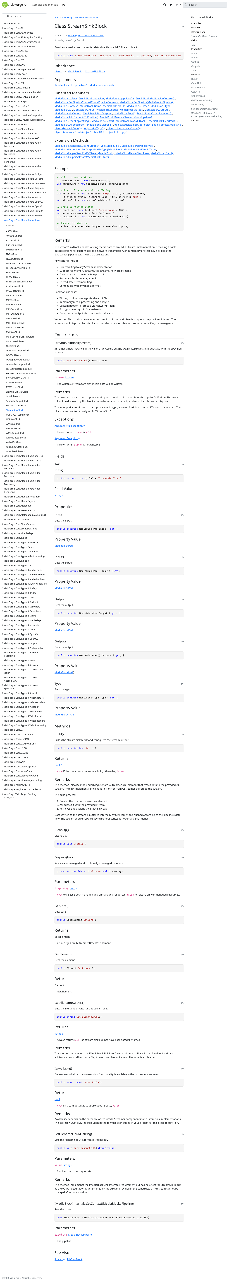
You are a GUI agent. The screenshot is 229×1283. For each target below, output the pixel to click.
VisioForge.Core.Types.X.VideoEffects (23, 711)
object (58, 71)
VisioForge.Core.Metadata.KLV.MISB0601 (25, 514)
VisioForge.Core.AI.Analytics (18, 32)
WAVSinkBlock (13, 423)
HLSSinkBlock (13, 277)
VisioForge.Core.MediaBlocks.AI (20, 133)
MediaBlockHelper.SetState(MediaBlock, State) (82, 157)
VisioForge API (18, 4)
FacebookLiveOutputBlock (19, 263)
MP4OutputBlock (15, 313)
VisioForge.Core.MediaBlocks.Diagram (24, 187)
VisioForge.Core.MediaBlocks (19, 128)
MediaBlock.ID (63, 109)
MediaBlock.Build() (124, 113)
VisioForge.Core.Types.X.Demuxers (22, 606)
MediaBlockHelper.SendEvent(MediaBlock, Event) (144, 153)
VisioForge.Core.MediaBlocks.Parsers (23, 215)
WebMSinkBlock (14, 442)
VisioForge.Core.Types (15, 537)
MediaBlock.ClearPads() (163, 121)
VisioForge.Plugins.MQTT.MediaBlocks (24, 789)
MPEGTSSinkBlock (15, 327)
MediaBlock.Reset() (102, 121)
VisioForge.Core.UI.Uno (16, 752)
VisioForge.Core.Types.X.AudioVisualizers (25, 583)
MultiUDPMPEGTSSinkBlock (20, 336)
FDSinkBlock (12, 254)
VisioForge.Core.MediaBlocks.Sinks (22, 220)
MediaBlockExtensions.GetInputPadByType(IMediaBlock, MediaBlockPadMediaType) (104, 145)
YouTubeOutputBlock (17, 446)
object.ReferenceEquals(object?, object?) (78, 132)
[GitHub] (165, 4)
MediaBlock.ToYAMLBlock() (131, 121)
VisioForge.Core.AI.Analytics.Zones (22, 41)
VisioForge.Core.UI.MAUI (17, 738)
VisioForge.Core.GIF (14, 83)
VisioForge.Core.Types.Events (19, 547)
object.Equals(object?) (127, 124)
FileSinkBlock (12, 272)
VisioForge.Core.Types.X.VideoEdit (21, 706)
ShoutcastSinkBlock (16, 405)
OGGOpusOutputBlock (17, 350)
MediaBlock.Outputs (156, 109)
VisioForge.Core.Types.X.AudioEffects (23, 569)
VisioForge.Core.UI (13, 729)
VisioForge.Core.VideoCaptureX (20, 766)
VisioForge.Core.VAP (14, 761)
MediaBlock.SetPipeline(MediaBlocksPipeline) (146, 102)
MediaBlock (74, 71)
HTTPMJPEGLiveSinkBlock (19, 281)
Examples (196, 23)
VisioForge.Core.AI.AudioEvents (20, 46)
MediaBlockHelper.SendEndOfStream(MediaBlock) (84, 153)
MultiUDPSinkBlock (16, 341)
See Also (195, 120)
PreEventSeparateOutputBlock (22, 373)
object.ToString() (115, 132)
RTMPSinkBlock (14, 382)
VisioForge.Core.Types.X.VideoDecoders (24, 702)
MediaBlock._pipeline (91, 98)
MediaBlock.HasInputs (68, 113)
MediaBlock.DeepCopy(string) (72, 121)
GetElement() (198, 95)
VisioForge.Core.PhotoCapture (19, 524)
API (63, 4)
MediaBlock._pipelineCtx (120, 98)
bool (57, 765)
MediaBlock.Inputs (107, 109)
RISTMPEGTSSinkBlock (17, 378)
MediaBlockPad (64, 545)
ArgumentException (66, 438)
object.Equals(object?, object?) (161, 124)
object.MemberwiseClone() (123, 128)
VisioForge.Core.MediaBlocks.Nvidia (22, 197)
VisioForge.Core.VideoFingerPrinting (23, 780)
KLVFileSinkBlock (14, 286)
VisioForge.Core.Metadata (17, 505)
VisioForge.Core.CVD (14, 64)
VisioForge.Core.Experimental (19, 69)
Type (193, 70)
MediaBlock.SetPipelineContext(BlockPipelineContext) (86, 102)
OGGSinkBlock (13, 355)
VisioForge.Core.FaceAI (16, 73)
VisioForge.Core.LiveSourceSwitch (21, 110)
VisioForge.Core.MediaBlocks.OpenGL (23, 206)
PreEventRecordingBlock (18, 368)
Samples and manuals (45, 4)
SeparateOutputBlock (17, 400)
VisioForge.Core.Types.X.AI (18, 565)
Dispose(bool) (198, 87)
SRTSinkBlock (13, 396)
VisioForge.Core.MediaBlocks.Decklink (23, 178)
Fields (194, 40)
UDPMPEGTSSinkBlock (17, 414)
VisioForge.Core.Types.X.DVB (19, 597)
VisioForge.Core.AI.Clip (16, 50)
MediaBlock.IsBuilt (114, 106)
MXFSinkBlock (13, 332)
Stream (69, 377)
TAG (193, 44)
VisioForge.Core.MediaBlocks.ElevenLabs (25, 192)
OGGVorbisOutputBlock (18, 364)
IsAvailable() (197, 104)
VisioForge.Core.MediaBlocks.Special (23, 460)
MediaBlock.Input (83, 109)
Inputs (194, 57)
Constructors (198, 31)
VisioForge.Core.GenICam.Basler (21, 96)
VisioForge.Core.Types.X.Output (20, 643)
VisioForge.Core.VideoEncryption (21, 775)
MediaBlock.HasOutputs (97, 113)
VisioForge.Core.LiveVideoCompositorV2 (24, 119)
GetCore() (196, 91)
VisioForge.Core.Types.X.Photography (23, 647)
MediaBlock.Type (160, 106)
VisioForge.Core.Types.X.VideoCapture (24, 697)
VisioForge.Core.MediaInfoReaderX (22, 496)
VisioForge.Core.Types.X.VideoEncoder (24, 716)
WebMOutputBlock (16, 437)
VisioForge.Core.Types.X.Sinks (19, 660)
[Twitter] (171, 4)
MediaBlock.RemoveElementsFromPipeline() (126, 117)
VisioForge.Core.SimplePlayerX (20, 533)
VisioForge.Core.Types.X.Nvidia (20, 629)
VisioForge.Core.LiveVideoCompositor (23, 115)
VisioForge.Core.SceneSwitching (20, 528)
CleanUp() (196, 83)
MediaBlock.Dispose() (99, 124)
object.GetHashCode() (67, 128)
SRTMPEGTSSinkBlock (17, 391)
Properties (196, 48)
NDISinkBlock (13, 345)
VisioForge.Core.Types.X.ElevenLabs (22, 611)
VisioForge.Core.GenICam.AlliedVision (23, 92)
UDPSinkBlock (13, 419)
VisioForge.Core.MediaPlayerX (19, 501)
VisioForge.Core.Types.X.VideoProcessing (25, 725)
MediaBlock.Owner (137, 106)
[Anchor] (78, 65)
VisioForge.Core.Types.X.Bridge (20, 592)
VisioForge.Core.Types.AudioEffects (22, 542)
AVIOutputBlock (14, 235)
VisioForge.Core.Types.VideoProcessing (24, 556)
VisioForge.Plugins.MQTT (17, 784)
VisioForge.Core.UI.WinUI (17, 757)
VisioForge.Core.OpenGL (16, 519)
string (58, 495)
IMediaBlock (62, 85)
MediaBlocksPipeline (80, 1234)
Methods (195, 74)
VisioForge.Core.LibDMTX (17, 106)
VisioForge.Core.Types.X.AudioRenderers (25, 579)
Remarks (195, 27)
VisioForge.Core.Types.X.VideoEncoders (24, 720)
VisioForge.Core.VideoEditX (18, 771)
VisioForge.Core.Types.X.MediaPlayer (23, 620)
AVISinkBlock (12, 240)
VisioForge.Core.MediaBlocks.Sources (23, 455)
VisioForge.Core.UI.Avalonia (18, 734)
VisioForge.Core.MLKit (15, 124)
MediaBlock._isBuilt (66, 98)
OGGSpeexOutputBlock (18, 359)
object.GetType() (93, 128)
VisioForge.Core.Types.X (16, 560)
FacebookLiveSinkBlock (18, 267)
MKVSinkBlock (13, 300)
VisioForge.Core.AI (13, 28)
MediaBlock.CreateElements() (154, 113)
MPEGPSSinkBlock (15, 322)
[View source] (182, 26)
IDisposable (78, 85)
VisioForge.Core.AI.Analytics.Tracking (23, 37)
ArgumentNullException (69, 426)
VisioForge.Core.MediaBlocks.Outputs (23, 210)
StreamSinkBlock (14, 410)
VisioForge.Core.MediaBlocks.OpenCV (23, 201)
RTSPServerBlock (14, 387)
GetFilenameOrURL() (201, 100)
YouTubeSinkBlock (15, 451)
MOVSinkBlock (13, 304)
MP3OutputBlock (15, 309)
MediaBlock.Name (90, 106)
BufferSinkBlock (14, 244)
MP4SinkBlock (13, 318)
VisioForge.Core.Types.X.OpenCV (21, 634)
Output (195, 61)
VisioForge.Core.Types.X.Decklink (21, 602)
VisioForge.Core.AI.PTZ (15, 55)
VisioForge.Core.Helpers (16, 101)
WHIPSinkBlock (13, 428)
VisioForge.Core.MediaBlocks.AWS (21, 138)
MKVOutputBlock (15, 295)
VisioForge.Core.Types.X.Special (20, 693)
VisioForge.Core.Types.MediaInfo (21, 551)
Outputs (195, 66)
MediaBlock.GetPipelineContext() (155, 98)
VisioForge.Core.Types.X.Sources (21, 665)
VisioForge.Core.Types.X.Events (20, 615)
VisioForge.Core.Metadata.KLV (19, 510)
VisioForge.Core (12, 23)
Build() (194, 78)
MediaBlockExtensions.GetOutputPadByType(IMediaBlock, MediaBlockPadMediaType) (105, 149)
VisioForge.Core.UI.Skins (16, 748)
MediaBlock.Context (66, 106)
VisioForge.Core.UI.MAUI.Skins (20, 743)
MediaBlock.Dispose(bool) (70, 124)
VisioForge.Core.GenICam (17, 87)
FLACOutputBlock (15, 258)
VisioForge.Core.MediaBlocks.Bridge (23, 174)
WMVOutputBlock (15, 432)
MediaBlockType (64, 714)
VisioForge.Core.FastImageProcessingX (24, 78)
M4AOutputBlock (15, 290)
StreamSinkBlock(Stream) (204, 36)
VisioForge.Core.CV (14, 60)
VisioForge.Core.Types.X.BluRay (20, 588)
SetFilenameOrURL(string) (204, 108)
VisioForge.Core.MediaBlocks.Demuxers (24, 183)
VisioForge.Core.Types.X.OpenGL (21, 638)
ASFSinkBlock (13, 231)
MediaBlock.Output (131, 109)
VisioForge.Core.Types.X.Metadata (21, 625)
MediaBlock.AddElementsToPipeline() (76, 117)
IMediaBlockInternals (101, 85)
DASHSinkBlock (14, 249)
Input (194, 53)
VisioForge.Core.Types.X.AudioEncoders (24, 574)
